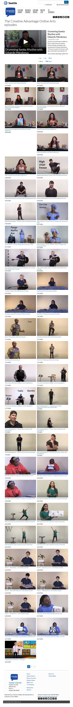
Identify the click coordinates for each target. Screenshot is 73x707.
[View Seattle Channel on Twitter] (41, 698)
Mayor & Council (28, 11)
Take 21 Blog (52, 676)
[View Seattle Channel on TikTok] (46, 698)
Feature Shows (20, 11)
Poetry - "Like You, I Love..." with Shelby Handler (50, 567)
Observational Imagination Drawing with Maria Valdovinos (18, 130)
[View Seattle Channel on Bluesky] (48, 698)
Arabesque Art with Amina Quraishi (47, 291)
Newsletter (30, 687)
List (42, 61)
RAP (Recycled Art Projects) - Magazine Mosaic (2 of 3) (52, 475)
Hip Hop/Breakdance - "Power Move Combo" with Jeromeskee (18, 429)
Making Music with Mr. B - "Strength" (15, 659)
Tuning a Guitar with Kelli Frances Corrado (16, 291)
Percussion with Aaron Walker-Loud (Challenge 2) (50, 383)
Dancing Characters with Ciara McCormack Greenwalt (20, 521)
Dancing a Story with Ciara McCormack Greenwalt (51, 521)
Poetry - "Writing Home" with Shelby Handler (49, 590)
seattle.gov (49, 4)
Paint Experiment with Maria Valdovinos (16, 175)
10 (40, 58)
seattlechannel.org (63, 4)
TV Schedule (51, 11)
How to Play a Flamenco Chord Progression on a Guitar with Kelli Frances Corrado (20, 268)
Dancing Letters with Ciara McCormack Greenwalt (51, 544)
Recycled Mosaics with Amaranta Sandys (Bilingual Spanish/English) (51, 106)
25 (45, 58)
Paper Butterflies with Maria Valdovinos (48, 152)
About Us (51, 674)
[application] (25, 42)
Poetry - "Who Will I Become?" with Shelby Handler (19, 590)
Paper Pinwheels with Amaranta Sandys (48, 83)
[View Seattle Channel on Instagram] (44, 698)
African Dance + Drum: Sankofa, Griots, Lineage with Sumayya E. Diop (51, 245)
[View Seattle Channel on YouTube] (51, 698)
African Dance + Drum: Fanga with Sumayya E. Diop (19, 244)
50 (51, 58)
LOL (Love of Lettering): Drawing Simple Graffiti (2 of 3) (20, 636)
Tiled (49, 61)
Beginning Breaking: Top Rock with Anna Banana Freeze (20, 221)
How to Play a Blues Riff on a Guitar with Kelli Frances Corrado (52, 268)
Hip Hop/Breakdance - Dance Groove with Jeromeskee (20, 452)
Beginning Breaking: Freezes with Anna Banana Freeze (52, 175)
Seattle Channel (15, 683)
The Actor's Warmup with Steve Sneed (48, 360)
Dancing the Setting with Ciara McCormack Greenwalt (52, 498)
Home (28, 674)
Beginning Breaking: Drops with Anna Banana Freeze (51, 198)
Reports (29, 690)
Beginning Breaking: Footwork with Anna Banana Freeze (20, 198)
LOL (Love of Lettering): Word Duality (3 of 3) (49, 613)
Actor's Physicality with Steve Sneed (15, 337)
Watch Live (42, 11)
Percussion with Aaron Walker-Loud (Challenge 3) (18, 383)
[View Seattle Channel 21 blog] (53, 698)
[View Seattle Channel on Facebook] (39, 698)
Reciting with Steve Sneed (12, 360)
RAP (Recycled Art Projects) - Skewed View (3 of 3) (19, 475)
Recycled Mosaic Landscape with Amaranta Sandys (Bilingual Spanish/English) (19, 106)
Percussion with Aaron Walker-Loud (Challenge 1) (18, 406)
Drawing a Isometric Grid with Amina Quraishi (17, 314)
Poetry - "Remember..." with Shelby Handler (17, 567)
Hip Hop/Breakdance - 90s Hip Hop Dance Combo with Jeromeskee (52, 453)
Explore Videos (35, 11)
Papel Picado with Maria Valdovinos (46, 129)
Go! (66, 2)
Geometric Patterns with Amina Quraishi (48, 314)
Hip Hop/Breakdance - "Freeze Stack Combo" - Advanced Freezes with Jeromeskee (49, 406)
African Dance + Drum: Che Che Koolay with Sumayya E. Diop (52, 222)
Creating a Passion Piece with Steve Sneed (49, 337)
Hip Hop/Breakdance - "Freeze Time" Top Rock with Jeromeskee (51, 429)
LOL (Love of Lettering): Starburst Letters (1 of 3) (50, 636)
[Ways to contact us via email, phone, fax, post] (56, 698)
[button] (25, 41)
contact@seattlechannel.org (49, 696)
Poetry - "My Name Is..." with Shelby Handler (17, 613)
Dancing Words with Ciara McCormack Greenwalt (18, 544)
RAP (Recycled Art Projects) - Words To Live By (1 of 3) (20, 498)
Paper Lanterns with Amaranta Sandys (15, 83)
